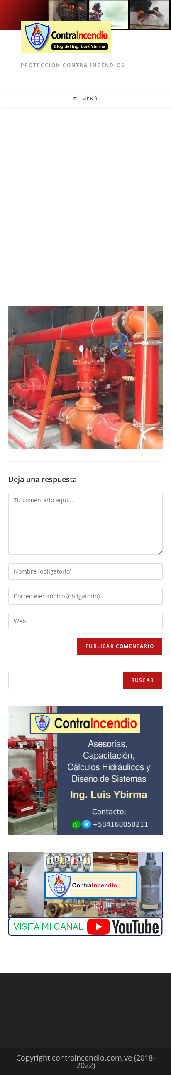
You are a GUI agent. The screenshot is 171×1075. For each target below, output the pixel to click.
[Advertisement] (85, 196)
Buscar (142, 680)
